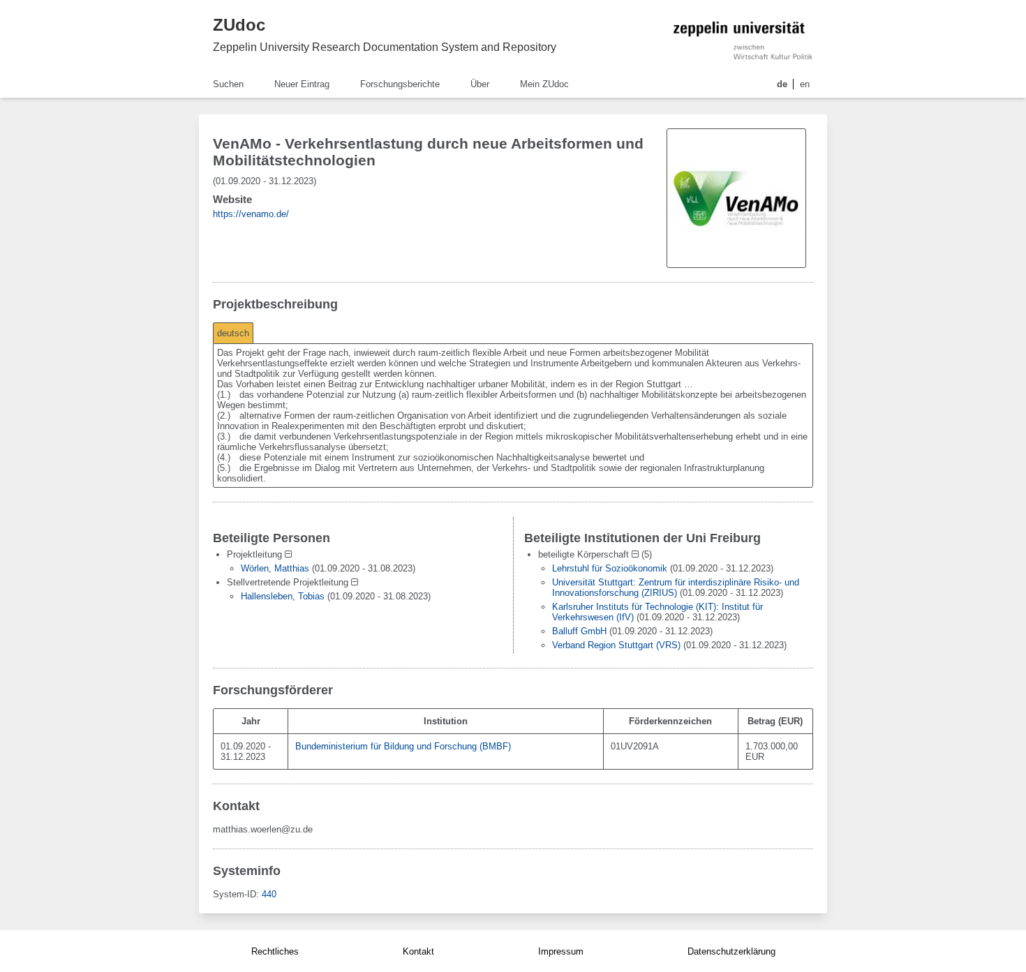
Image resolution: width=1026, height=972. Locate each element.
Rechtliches (275, 951)
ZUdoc (239, 24)
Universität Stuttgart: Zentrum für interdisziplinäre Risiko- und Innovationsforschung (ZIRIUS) (675, 587)
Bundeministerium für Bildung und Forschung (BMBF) (403, 746)
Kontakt (418, 951)
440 (269, 894)
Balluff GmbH (579, 631)
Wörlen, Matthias (275, 568)
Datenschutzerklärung (731, 951)
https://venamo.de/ (251, 214)
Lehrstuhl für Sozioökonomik (609, 568)
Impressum (560, 951)
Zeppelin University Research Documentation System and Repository (384, 47)
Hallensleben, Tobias (283, 596)
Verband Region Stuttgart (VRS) (616, 645)
